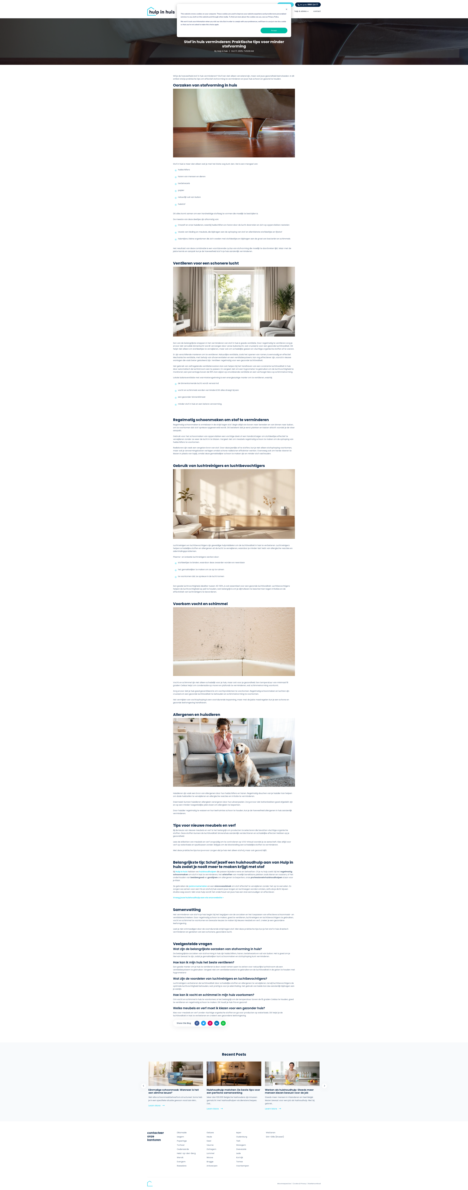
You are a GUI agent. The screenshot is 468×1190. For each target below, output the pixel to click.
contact (317, 11)
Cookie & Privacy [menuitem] (299, 1183)
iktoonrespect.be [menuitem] (284, 1183)
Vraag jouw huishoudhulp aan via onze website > (198, 897)
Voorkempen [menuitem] (242, 1165)
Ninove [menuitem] (210, 1157)
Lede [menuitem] (238, 1153)
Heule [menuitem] (209, 1136)
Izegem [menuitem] (180, 1136)
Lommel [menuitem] (210, 1153)
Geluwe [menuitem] (210, 1132)
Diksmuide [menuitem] (182, 1132)
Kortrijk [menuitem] (239, 1157)
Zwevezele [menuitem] (241, 1149)
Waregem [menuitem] (241, 1145)
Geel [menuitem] (209, 1140)
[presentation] (143, 1085)
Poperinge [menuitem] (182, 1140)
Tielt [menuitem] (238, 1140)
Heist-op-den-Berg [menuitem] (186, 1153)
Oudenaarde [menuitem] (183, 1149)
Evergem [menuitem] (181, 1161)
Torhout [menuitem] (181, 1145)
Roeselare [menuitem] (181, 1165)
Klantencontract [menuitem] (314, 1183)
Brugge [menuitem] (210, 1161)
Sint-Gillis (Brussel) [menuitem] (275, 1136)
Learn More (156, 1108)
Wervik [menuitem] (180, 1157)
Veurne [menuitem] (210, 1145)
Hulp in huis (222, 51)
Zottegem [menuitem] (211, 1149)
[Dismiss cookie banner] (286, 9)
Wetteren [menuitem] (270, 1132)
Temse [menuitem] (239, 1161)
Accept (274, 30)
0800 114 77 (309, 5)
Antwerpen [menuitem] (212, 1165)
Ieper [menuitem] (238, 1132)
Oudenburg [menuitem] (241, 1136)
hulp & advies (301, 11)
